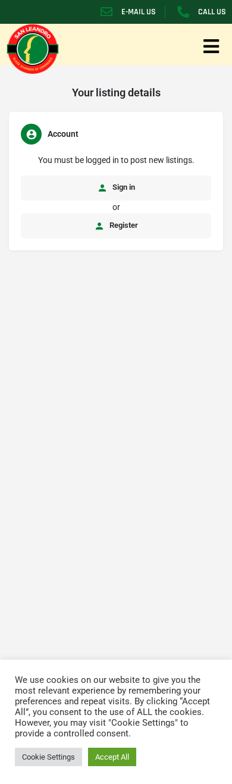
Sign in (123, 187)
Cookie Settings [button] (48, 756)
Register (123, 225)
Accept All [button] (112, 756)
